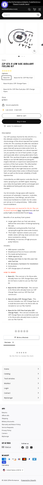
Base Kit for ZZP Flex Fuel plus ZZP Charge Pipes (19, 90)
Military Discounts (8, 421)
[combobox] (21, 15)
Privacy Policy (6, 430)
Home (4, 60)
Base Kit (6, 78)
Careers (4, 433)
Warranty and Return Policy (11, 424)
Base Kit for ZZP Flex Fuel (23, 78)
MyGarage (5, 436)
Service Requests (7, 427)
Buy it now (21, 121)
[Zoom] (34, 51)
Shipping (5, 418)
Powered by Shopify (28, 480)
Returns (4, 412)
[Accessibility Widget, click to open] (4, 4)
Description (6, 133)
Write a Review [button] (22, 337)
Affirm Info (5, 415)
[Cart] (34, 9)
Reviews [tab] (8, 342)
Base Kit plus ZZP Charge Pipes (15, 83)
